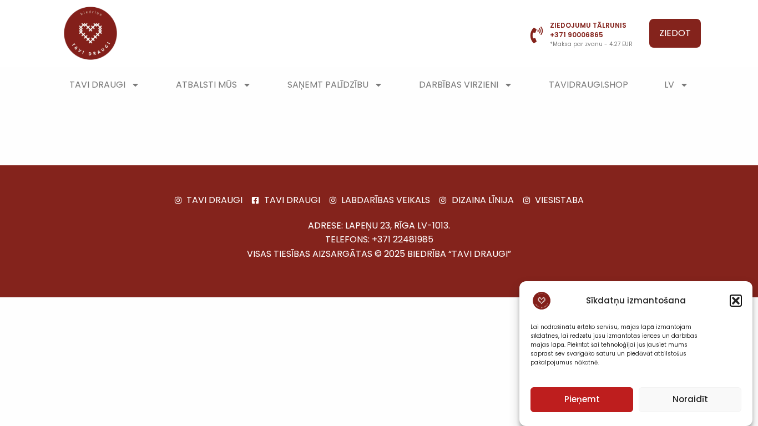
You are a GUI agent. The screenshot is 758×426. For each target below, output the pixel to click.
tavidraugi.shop (588, 84)
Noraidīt (690, 399)
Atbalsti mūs (206, 84)
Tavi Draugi (97, 84)
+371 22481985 (402, 239)
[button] (735, 300)
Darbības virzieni (458, 84)
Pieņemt (582, 399)
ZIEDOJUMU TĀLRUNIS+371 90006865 (588, 30)
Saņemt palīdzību (327, 84)
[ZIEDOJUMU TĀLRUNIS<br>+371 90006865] (536, 35)
